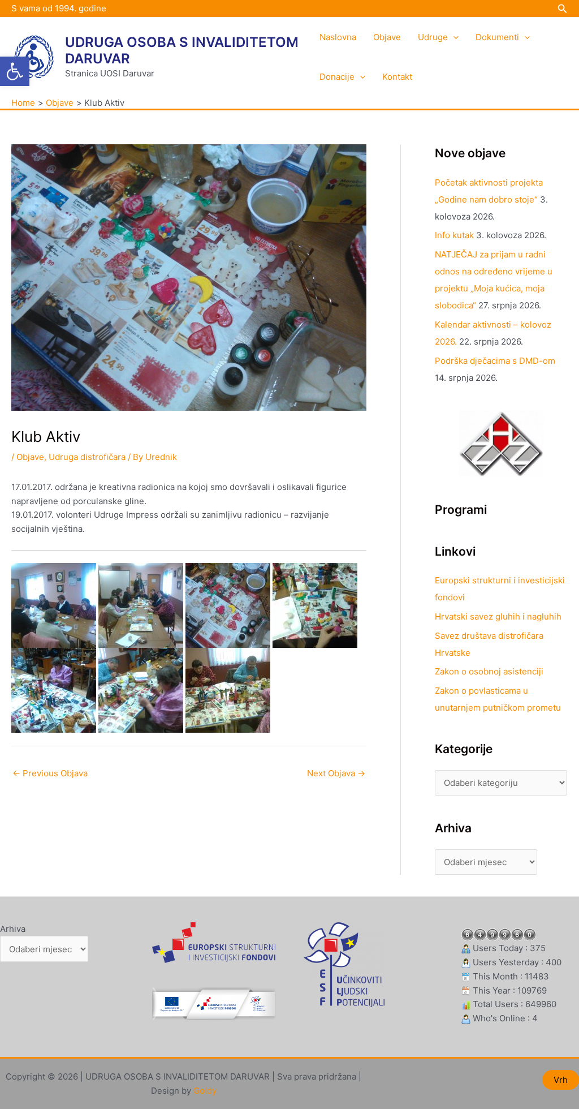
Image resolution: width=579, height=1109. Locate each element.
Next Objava (336, 773)
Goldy (205, 1090)
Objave (387, 37)
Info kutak (454, 235)
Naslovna (337, 37)
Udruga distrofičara (87, 457)
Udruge (433, 37)
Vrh (561, 1079)
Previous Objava (50, 773)
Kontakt (397, 76)
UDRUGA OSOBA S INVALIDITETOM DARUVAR (182, 50)
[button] (14, 71)
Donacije (337, 76)
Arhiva (12, 928)
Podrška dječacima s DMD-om (495, 360)
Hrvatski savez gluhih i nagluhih (498, 616)
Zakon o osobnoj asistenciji (489, 671)
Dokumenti (497, 37)
